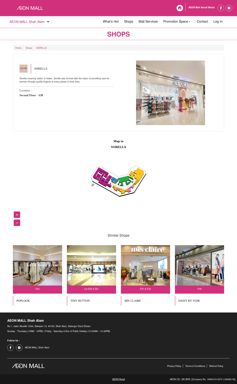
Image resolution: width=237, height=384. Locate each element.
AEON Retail (118, 379)
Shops (128, 20)
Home (18, 47)
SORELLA (41, 47)
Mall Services (148, 20)
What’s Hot (111, 20)
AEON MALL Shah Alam (27, 21)
